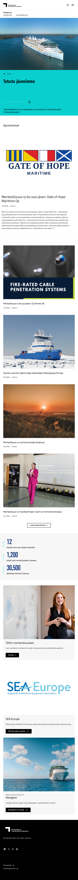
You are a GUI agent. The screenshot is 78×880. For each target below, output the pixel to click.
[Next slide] (13, 74)
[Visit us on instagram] (16, 849)
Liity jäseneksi (7, 15)
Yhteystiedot (7, 865)
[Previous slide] (4, 74)
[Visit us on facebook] (12, 849)
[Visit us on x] (8, 849)
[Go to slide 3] (24, 104)
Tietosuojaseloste (9, 868)
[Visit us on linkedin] (4, 849)
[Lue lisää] (39, 68)
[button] (68, 5)
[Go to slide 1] (7, 104)
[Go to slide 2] (15, 104)
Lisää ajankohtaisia (38, 525)
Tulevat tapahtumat (22, 15)
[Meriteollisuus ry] (13, 5)
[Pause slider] (29, 104)
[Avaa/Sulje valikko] (73, 5)
